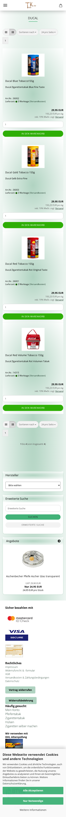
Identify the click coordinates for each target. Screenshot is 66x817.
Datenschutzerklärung (14, 783)
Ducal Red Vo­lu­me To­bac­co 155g (24, 355)
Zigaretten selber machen (21, 726)
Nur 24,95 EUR (33, 585)
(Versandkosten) (38, 101)
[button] (6, 32)
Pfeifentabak (13, 714)
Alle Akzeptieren (33, 790)
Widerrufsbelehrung (21, 700)
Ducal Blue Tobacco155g (19, 81)
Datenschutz (12, 681)
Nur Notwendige (33, 801)
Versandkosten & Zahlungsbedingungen (27, 677)
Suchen (33, 516)
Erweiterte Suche (33, 524)
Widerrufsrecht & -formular (20, 670)
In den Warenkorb (33, 133)
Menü (5, 5)
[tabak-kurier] (33, 5)
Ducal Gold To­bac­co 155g (20, 172)
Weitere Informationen (33, 810)
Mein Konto (12, 710)
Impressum (11, 667)
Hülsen (9, 722)
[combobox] (28, 32)
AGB (7, 674)
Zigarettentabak (15, 718)
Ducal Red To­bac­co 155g (19, 263)
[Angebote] (59, 541)
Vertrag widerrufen (20, 690)
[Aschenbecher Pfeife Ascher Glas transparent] (33, 559)
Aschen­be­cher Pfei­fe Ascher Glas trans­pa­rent (33, 576)
